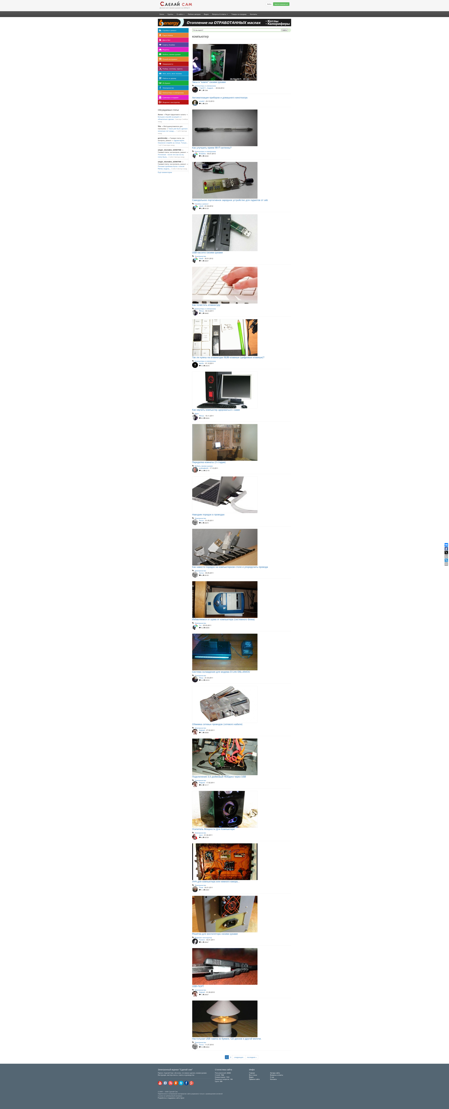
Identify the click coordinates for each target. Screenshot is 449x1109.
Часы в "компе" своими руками (209, 82)
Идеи (197, 413)
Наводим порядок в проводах (208, 514)
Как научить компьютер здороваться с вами (216, 409)
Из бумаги (166, 83)
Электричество (168, 88)
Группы (170, 14)
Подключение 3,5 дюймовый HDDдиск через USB (219, 776)
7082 (222, 1075)
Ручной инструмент (170, 59)
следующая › (239, 1057)
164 (231, 1079)
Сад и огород (168, 35)
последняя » (252, 1057)
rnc (200, 625)
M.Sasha (202, 153)
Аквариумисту (168, 64)
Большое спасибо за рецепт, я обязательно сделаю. (169, 118)
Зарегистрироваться (281, 4)
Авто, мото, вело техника (172, 73)
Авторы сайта (275, 1073)
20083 (229, 1073)
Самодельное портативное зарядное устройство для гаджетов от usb (230, 200)
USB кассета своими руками (207, 252)
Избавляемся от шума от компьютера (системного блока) (223, 619)
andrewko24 (203, 468)
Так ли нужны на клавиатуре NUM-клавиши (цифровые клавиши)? (228, 357)
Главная (252, 1073)
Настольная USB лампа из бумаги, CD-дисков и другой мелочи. (226, 1038)
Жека (201, 678)
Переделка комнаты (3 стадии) (209, 462)
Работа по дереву (169, 78)
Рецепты (166, 49)
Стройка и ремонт (169, 30)
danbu (201, 363)
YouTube (160, 1083)
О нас (272, 1077)
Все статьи (253, 1075)
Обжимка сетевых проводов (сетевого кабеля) (217, 724)
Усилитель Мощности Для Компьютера (213, 829)
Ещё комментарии (165, 172)
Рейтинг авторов (194, 14)
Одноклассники (176, 1083)
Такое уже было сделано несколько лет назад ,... (173, 129)
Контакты (253, 14)
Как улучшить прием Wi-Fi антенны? (212, 147)
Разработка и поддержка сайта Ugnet (171, 1098)
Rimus (201, 311)
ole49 (201, 206)
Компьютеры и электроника (173, 92)
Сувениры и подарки (170, 97)
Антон (201, 520)
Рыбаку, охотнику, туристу (173, 68)
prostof (201, 101)
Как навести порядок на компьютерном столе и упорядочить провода (230, 567)
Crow (201, 887)
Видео (206, 14)
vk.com (165, 1083)
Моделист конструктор (171, 102)
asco (201, 835)
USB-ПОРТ (198, 986)
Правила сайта (254, 1079)
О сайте (180, 14)
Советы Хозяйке (169, 45)
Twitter (181, 1083)
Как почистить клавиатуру (206, 304)
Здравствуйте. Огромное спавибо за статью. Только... (173, 141)
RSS (170, 1083)
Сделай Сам (191, 4)
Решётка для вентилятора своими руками (215, 933)
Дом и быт (166, 40)
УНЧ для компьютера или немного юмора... (216, 881)
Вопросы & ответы (219, 14)
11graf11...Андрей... (206, 88)
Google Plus (191, 1083)
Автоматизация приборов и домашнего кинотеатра (219, 97)
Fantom (202, 940)
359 (221, 1081)
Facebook (186, 1083)
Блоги (162, 14)
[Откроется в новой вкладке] (163, 1101)
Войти (269, 4)
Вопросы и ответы (276, 1075)
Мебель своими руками (172, 54)
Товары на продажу (238, 14)
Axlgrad (202, 730)
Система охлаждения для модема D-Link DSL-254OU (221, 671)
